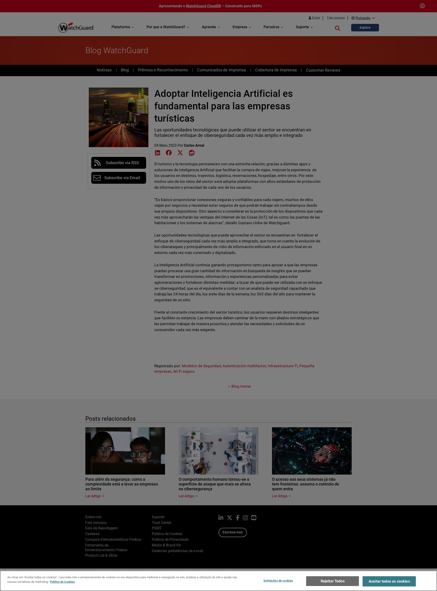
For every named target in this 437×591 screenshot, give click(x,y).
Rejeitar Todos (333, 581)
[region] (218, 581)
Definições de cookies (278, 580)
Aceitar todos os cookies (389, 581)
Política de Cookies (62, 581)
